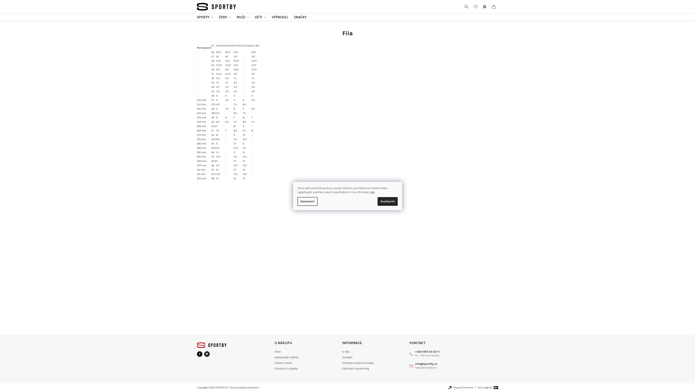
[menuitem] (205, 17)
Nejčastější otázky (286, 357)
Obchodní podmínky (355, 368)
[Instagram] (207, 354)
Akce (278, 351)
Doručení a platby (286, 368)
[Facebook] (199, 354)
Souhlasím (387, 201)
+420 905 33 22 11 (427, 351)
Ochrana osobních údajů (358, 363)
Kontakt (347, 357)
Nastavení (308, 201)
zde (372, 192)
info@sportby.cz (426, 364)
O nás (345, 351)
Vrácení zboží (283, 363)
